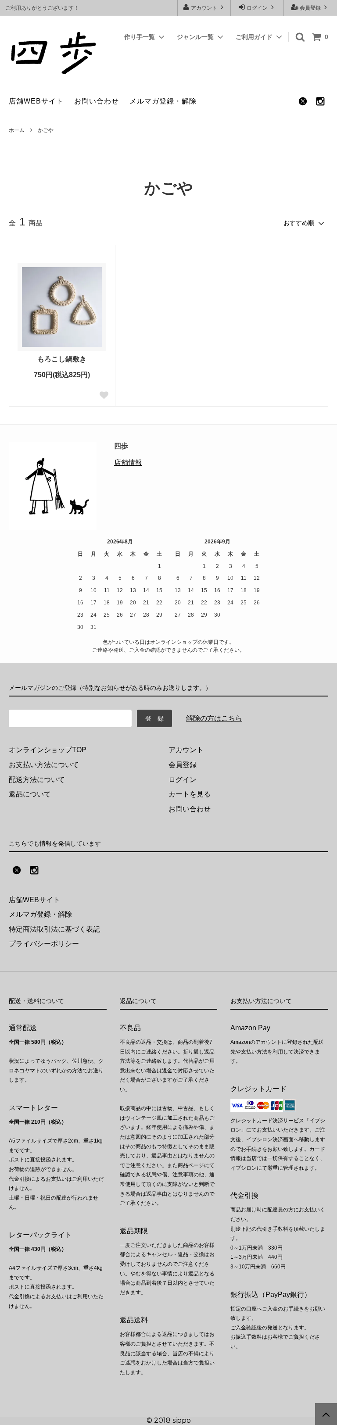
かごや (46, 130)
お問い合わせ (96, 101)
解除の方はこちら (214, 718)
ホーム (17, 130)
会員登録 (310, 8)
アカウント (204, 8)
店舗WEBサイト (36, 101)
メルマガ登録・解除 (163, 101)
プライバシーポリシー (44, 943)
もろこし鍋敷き (61, 359)
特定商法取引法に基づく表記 (54, 929)
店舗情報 (128, 462)
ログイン (257, 8)
